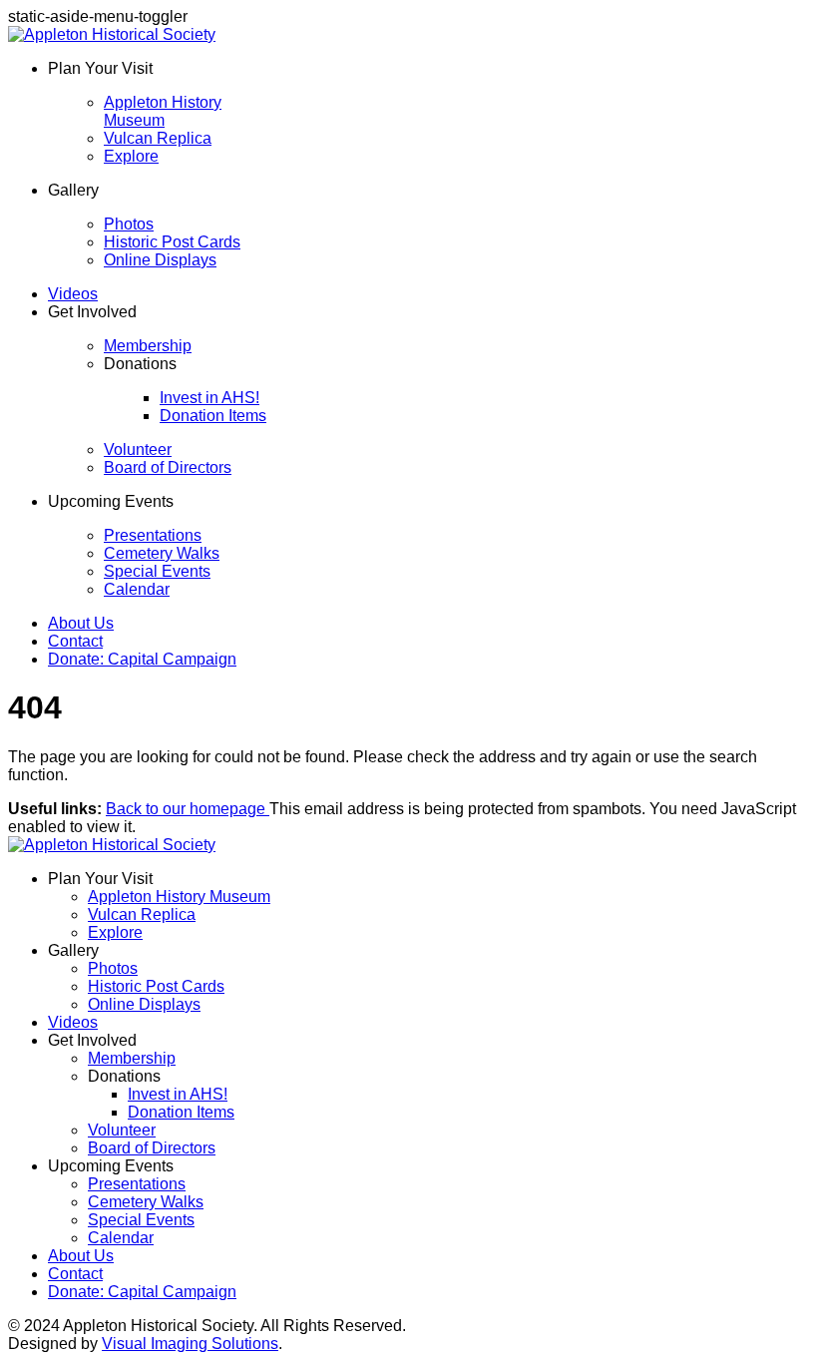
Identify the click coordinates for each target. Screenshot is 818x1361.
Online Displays (160, 259)
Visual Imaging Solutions (190, 1343)
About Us (81, 623)
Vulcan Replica (157, 138)
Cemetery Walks (161, 553)
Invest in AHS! (209, 397)
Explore (131, 156)
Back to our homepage (187, 808)
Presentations (153, 535)
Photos (129, 224)
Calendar (137, 589)
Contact (75, 641)
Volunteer (138, 449)
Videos (73, 293)
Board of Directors (167, 467)
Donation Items (213, 415)
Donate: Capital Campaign (142, 659)
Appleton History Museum (162, 111)
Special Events (157, 571)
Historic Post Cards (172, 241)
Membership (148, 345)
